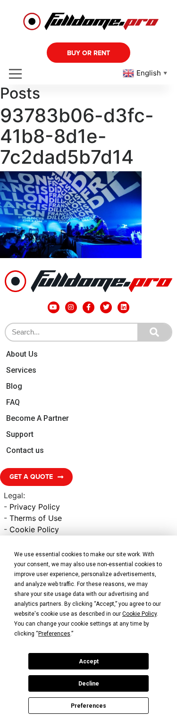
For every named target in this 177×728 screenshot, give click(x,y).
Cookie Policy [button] (139, 614)
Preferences (88, 706)
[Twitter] (106, 307)
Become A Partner (37, 418)
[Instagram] (71, 307)
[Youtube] (53, 307)
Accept (89, 661)
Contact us (25, 450)
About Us (22, 354)
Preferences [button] (54, 633)
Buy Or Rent (88, 53)
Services (21, 370)
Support (20, 434)
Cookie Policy (34, 529)
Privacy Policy (34, 506)
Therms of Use (35, 518)
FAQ (13, 402)
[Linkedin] (123, 307)
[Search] (154, 332)
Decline (88, 683)
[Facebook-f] (88, 307)
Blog (14, 386)
